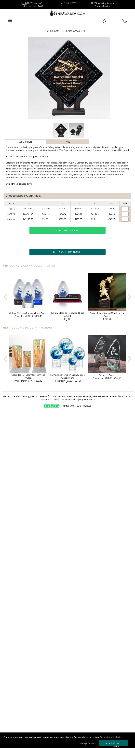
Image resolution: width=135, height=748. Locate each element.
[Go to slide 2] (74, 320)
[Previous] (5, 296)
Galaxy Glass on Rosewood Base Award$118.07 (67, 315)
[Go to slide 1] (66, 320)
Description (25, 141)
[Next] (129, 296)
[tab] (25, 141)
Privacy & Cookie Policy (111, 737)
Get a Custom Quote (67, 252)
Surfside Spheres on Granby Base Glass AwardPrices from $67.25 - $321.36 (67, 377)
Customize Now (67, 230)
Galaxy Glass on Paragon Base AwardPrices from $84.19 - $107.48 (28, 314)
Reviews (83, 405)
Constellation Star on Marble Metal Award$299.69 (107, 316)
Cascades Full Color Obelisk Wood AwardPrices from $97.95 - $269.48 (28, 377)
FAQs (67, 141)
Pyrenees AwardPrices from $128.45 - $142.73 (107, 376)
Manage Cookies (87, 743)
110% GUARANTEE (67, 3)
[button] (10, 21)
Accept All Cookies (113, 744)
